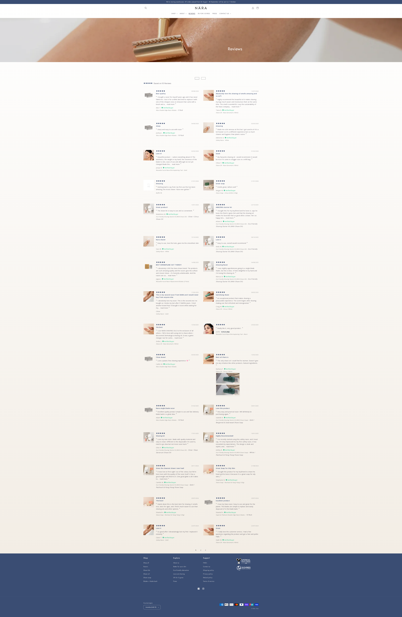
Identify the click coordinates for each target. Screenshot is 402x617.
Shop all (146, 563)
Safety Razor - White (222, 140)
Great (218, 528)
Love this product (223, 408)
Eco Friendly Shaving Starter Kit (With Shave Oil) (171, 217)
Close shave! (161, 357)
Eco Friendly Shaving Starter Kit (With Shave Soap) (232, 420)
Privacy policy (208, 574)
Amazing (219, 126)
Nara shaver (161, 240)
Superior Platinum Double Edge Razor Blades (230, 515)
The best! (159, 501)
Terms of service (208, 581)
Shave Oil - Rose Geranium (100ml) (227, 113)
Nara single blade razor (165, 408)
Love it (218, 240)
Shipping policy (208, 570)
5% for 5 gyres (178, 578)
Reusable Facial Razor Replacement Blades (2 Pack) (172, 281)
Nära (257, 608)
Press (175, 581)
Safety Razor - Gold (162, 314)
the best (159, 327)
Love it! (159, 154)
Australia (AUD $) (151, 607)
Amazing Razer (222, 265)
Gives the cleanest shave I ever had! (170, 468)
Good (218, 154)
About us (176, 563)
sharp (158, 126)
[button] (145, 8)
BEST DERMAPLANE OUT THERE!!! (169, 265)
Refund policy (207, 578)
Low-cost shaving (179, 574)
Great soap (220, 184)
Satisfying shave (222, 295)
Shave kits (146, 570)
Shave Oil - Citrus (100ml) (224, 309)
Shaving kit (160, 436)
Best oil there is (222, 357)
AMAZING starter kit (224, 207)
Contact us (206, 567)
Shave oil (146, 574)
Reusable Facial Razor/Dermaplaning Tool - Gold (171, 170)
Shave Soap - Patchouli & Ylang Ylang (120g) (230, 482)
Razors (145, 567)
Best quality (161, 94)
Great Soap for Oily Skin (225, 468)
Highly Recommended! (224, 436)
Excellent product (223, 501)
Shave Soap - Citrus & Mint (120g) (227, 193)
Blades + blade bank (150, 581)
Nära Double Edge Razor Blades (166, 110)
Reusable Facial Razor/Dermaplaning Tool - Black (231, 334)
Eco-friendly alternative (181, 570)
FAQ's (205, 563)
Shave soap (147, 578)
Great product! (162, 207)
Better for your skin (179, 567)
